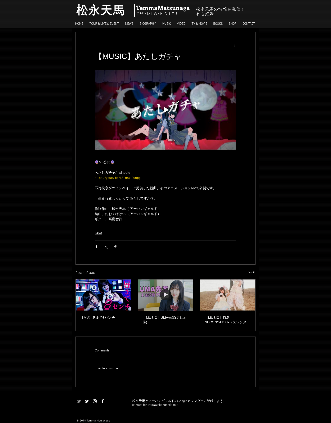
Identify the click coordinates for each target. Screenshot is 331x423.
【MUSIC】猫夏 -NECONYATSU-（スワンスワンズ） (227, 320)
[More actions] (234, 45)
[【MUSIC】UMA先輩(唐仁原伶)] (165, 295)
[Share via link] (115, 247)
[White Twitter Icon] (86, 401)
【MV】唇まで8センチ (97, 317)
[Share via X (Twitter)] (106, 247)
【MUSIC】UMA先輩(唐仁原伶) (165, 320)
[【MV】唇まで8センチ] (103, 295)
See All (252, 272)
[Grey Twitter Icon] (79, 401)
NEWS (98, 233)
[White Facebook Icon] (102, 401)
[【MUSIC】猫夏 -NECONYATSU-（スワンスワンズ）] (227, 295)
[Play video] (165, 110)
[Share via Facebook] (96, 247)
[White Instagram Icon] (94, 401)
